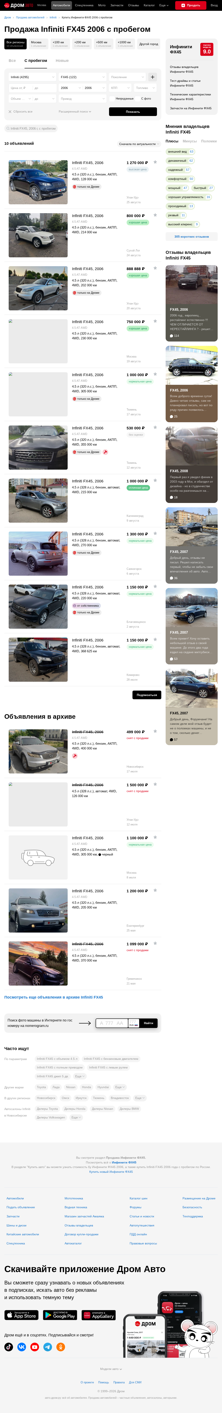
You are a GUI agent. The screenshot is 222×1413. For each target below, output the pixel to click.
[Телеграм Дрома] (47, 1347)
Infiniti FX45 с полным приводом (60, 1067)
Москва (41, 5)
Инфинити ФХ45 (181, 49)
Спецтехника (16, 1243)
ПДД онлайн (138, 1234)
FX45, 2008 (179, 471)
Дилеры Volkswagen (51, 1117)
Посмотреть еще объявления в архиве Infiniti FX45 (53, 997)
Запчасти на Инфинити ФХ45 (191, 108)
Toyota (41, 1087)
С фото (146, 98)
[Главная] (18, 5)
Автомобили (61, 5)
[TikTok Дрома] (8, 1347)
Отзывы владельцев (79, 1225)
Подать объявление (21, 1207)
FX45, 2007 (179, 552)
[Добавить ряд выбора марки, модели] (152, 77)
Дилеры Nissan (102, 1108)
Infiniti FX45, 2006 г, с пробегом (33, 128)
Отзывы (133, 5)
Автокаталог (73, 1243)
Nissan (70, 1087)
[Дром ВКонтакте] (21, 1347)
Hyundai (103, 1087)
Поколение (119, 77)
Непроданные (125, 98)
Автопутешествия (142, 1225)
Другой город (148, 44)
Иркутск (81, 1098)
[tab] (12, 63)
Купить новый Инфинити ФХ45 (111, 1171)
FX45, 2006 (179, 309)
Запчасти (116, 5)
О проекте (87, 1382)
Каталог (149, 5)
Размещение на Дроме (199, 1198)
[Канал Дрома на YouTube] (34, 1347)
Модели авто (109, 1369)
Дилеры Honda (74, 1108)
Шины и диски (16, 1225)
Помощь (103, 1382)
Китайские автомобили (23, 1234)
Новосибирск (46, 1098)
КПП (114, 88)
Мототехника (74, 1198)
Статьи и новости (142, 1216)
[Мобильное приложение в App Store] (21, 1315)
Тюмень (98, 1098)
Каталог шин (138, 1198)
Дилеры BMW (129, 1108)
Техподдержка (193, 1216)
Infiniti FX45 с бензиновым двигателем (111, 1058)
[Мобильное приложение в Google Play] (60, 1315)
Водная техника (76, 1207)
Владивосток (120, 1098)
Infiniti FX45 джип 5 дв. (53, 1076)
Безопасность (192, 1207)
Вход (214, 5)
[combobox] (33, 77)
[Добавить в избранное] (155, 162)
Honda (86, 1087)
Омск (65, 1098)
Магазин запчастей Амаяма (84, 1216)
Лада (56, 1087)
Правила (119, 1382)
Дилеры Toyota (47, 1108)
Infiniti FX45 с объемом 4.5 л (57, 1058)
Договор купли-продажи (81, 1234)
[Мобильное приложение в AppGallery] (99, 1315)
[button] (80, 1076)
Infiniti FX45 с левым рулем (108, 1067)
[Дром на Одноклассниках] (60, 1347)
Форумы (135, 1207)
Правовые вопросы (143, 1243)
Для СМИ (135, 1382)
